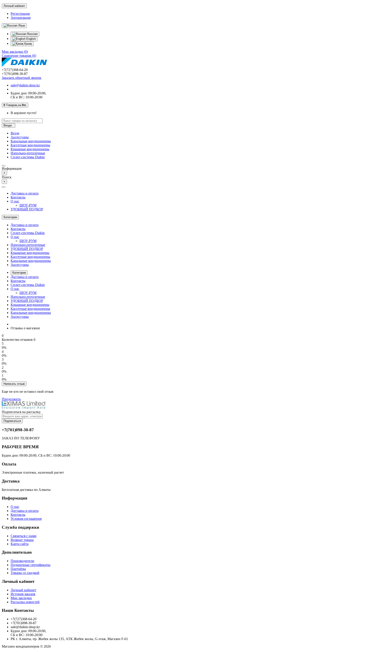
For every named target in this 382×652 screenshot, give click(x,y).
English (30, 38)
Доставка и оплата (24, 193)
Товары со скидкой (25, 573)
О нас (15, 201)
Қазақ (27, 43)
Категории (19, 272)
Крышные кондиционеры (30, 149)
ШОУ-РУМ (27, 205)
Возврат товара (22, 540)
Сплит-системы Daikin (28, 157)
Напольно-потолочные (28, 153)
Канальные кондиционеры (31, 141)
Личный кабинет (23, 590)
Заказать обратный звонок (21, 78)
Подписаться (12, 421)
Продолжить (11, 399)
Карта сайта (20, 544)
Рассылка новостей (25, 602)
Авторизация (21, 17)
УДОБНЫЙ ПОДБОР (27, 209)
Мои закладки (21, 598)
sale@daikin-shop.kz (25, 85)
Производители (22, 561)
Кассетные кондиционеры (30, 145)
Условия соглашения (26, 518)
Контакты (18, 197)
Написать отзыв (14, 383)
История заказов (23, 594)
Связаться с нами (23, 536)
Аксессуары (20, 137)
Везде (15, 133)
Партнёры (18, 569)
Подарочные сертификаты (30, 565)
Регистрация (20, 13)
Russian (32, 34)
